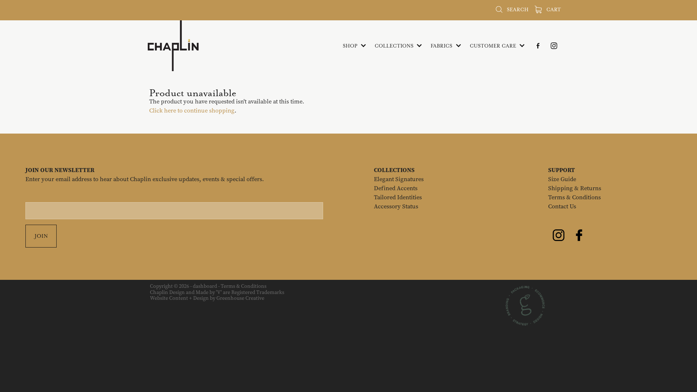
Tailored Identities (398, 197)
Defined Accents (395, 188)
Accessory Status (396, 206)
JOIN (41, 236)
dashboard (205, 286)
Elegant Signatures (399, 179)
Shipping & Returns (574, 188)
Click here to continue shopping (192, 110)
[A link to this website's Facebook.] (538, 46)
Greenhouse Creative (240, 298)
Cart (553, 10)
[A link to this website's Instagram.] (554, 46)
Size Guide (562, 179)
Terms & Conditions (574, 197)
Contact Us (562, 206)
